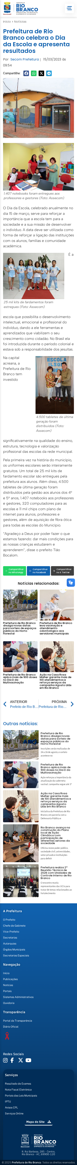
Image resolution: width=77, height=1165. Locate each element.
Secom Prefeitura (24, 59)
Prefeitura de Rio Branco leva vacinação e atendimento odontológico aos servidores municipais (56, 628)
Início (7, 22)
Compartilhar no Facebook (40, 571)
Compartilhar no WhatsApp (16, 571)
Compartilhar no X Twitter (63, 571)
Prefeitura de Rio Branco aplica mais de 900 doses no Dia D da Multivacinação (20, 678)
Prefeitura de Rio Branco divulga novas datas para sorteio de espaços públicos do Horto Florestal (19, 628)
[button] (26, 73)
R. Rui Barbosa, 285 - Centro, (38, 1153)
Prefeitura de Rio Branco (26, 1162)
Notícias (20, 22)
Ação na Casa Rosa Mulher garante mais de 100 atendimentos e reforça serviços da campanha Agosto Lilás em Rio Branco (55, 681)
